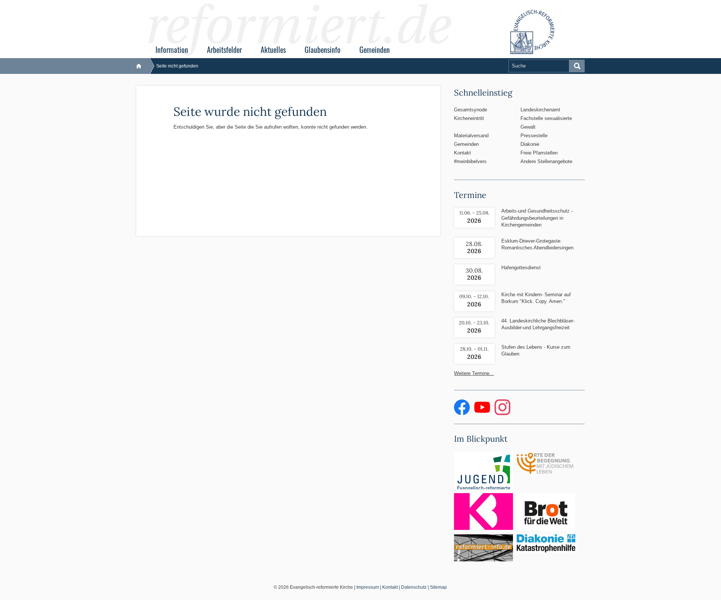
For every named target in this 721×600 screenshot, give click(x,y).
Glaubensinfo (323, 49)
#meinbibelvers (470, 161)
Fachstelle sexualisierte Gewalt (546, 123)
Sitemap (438, 587)
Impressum (367, 587)
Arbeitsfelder (224, 49)
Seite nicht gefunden (177, 66)
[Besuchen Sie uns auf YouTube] (483, 413)
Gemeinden (374, 49)
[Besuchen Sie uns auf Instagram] (502, 413)
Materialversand (471, 135)
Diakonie (529, 144)
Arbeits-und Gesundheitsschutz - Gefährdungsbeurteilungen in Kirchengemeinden (537, 217)
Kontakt (462, 153)
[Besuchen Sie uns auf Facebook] (462, 413)
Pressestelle (534, 135)
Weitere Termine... (474, 373)
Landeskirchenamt (540, 109)
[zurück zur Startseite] (142, 66)
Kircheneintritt (469, 118)
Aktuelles (273, 49)
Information (171, 49)
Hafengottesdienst (521, 267)
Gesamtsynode (470, 109)
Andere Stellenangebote (546, 161)
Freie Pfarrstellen (539, 153)
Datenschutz (414, 587)
